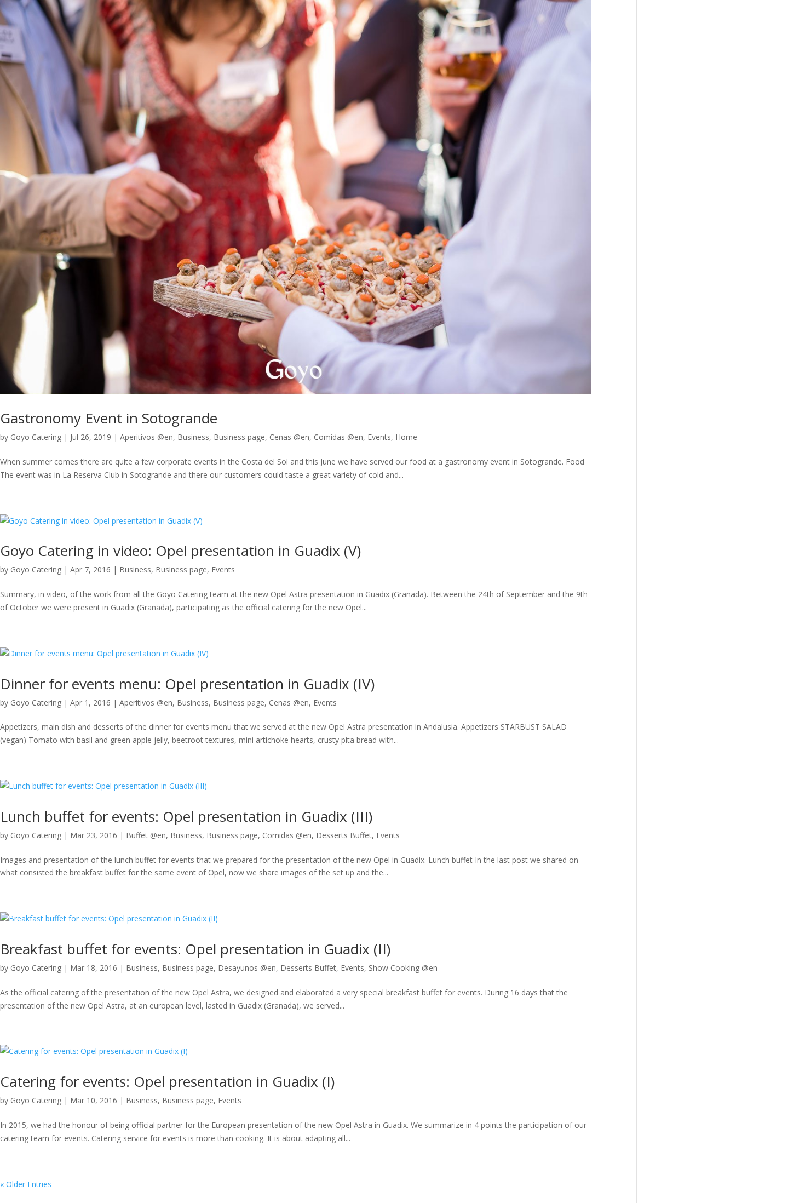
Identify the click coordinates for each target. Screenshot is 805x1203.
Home (406, 437)
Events (379, 437)
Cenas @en (289, 437)
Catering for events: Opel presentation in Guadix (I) (167, 1081)
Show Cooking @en (403, 968)
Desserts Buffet (344, 835)
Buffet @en (146, 835)
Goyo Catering (35, 437)
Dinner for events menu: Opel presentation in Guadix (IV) (187, 684)
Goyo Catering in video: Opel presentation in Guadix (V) (180, 550)
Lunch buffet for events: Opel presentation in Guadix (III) (186, 816)
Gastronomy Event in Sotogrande (108, 418)
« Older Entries (25, 1184)
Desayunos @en (247, 968)
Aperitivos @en (146, 437)
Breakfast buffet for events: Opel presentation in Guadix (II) (195, 949)
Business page (239, 437)
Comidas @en (338, 437)
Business (193, 437)
